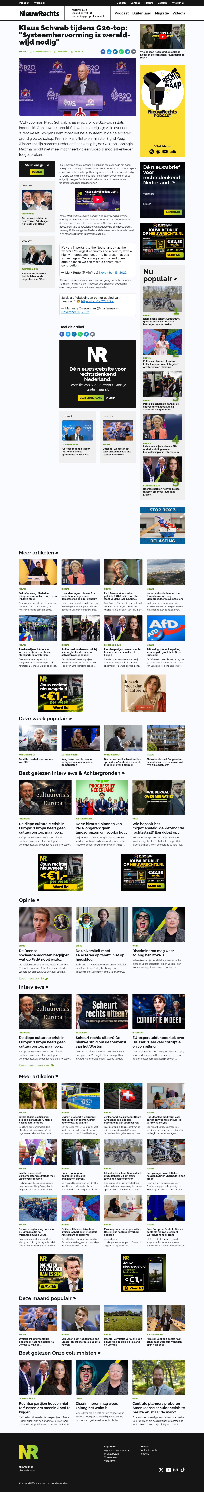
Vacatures (109, 1460)
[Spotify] (151, 151)
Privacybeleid (111, 1453)
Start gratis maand (91, 398)
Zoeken (121, 2)
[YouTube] (165, 151)
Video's (178, 13)
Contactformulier (149, 1450)
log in (112, 398)
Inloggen (24, 2)
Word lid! (39, 2)
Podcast (122, 13)
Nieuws (148, 2)
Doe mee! (37, 172)
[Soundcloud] (173, 151)
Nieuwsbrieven (27, 1470)
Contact (135, 2)
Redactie (144, 1453)
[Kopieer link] (133, 51)
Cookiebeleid (111, 1457)
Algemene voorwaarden (117, 1450)
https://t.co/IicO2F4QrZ (97, 301)
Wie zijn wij (178, 2)
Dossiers (162, 2)
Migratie (162, 13)
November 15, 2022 (113, 272)
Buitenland (141, 13)
